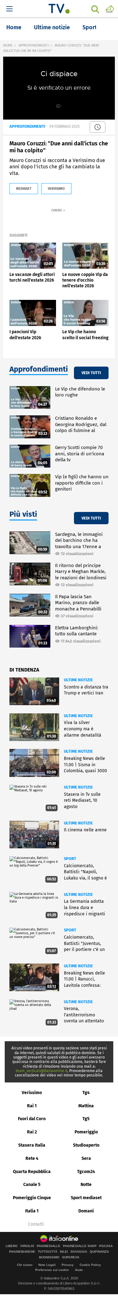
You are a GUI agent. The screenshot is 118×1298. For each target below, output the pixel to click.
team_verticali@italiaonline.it (41, 1071)
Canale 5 (32, 1184)
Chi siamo (24, 1265)
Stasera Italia (31, 1145)
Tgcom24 (86, 1171)
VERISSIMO (56, 189)
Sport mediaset (86, 1197)
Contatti (36, 1224)
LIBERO (12, 1246)
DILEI (64, 1251)
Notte (86, 1184)
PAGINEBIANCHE (22, 1251)
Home (13, 27)
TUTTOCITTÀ (47, 1251)
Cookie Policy (90, 1265)
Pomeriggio (86, 1132)
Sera (86, 1158)
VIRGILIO (27, 1246)
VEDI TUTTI (91, 372)
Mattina (86, 1106)
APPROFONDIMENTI (34, 45)
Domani (86, 1211)
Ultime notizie (52, 27)
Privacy (68, 1265)
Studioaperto (86, 1145)
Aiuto (79, 1270)
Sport (89, 27)
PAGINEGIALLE (48, 1246)
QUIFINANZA (99, 1251)
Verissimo (32, 1092)
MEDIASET (23, 189)
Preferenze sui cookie (52, 1270)
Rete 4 (31, 1158)
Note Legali (47, 1265)
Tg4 (86, 1092)
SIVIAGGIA (78, 1251)
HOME (8, 45)
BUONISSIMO (49, 1257)
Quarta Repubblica (32, 1171)
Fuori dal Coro (32, 1118)
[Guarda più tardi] (97, 127)
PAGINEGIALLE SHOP (80, 1246)
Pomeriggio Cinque (32, 1197)
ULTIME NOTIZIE (78, 679)
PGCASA (106, 1246)
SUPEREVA (70, 1257)
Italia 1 (32, 1211)
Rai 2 (32, 1132)
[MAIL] (110, 8)
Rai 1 (32, 1106)
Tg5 (86, 1118)
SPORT (70, 858)
